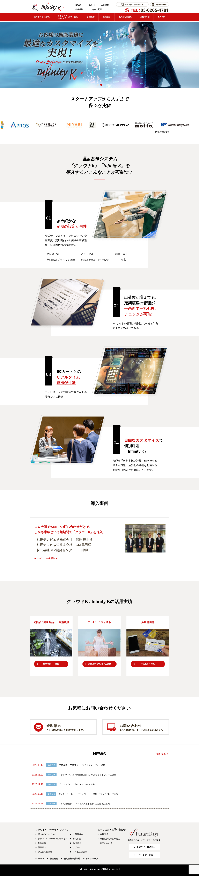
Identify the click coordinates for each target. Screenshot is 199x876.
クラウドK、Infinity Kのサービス (52, 838)
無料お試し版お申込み (110, 838)
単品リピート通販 (51, 664)
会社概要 (105, 5)
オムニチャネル (148, 664)
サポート (92, 5)
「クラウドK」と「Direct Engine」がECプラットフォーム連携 (87, 775)
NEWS (78, 5)
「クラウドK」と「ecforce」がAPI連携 (77, 784)
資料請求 (104, 834)
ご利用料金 (144, 17)
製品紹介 (106, 17)
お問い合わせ (106, 843)
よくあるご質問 (95, 9)
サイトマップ (92, 858)
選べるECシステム (42, 17)
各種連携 (91, 17)
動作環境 (79, 9)
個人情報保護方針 (72, 858)
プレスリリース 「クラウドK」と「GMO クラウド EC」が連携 (88, 794)
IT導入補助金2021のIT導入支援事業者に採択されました (84, 803)
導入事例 (161, 17)
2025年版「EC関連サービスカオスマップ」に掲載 (82, 765)
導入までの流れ (125, 17)
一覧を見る (160, 754)
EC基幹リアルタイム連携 (99, 664)
